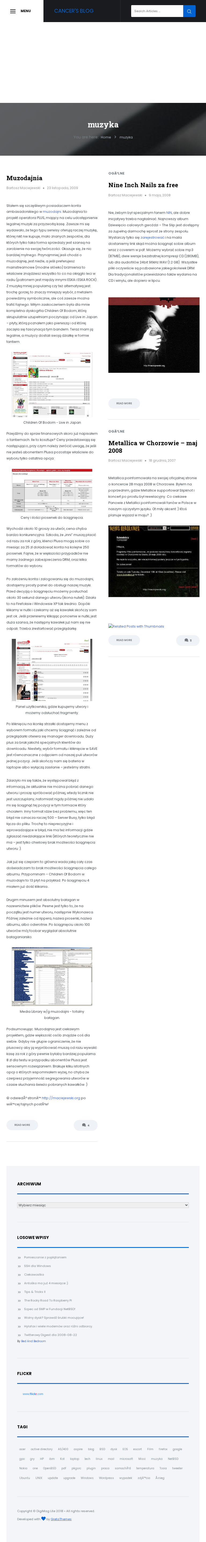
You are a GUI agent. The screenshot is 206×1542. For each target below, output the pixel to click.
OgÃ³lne (116, 173)
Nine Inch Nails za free (143, 185)
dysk (114, 1449)
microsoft (126, 1459)
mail (111, 1459)
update (53, 1478)
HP (42, 1459)
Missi (142, 1459)
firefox (163, 1449)
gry (32, 1459)
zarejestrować (152, 237)
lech (87, 1459)
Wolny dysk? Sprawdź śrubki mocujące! (54, 1317)
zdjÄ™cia (144, 1478)
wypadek (125, 1478)
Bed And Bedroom (33, 1341)
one (35, 1468)
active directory (42, 1449)
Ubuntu (24, 1478)
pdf (63, 1468)
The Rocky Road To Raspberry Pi (48, 1300)
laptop (74, 1459)
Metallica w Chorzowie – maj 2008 (152, 446)
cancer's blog (74, 11)
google (177, 1449)
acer (22, 1449)
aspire (78, 1449)
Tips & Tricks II (35, 1292)
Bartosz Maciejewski (23, 188)
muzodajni (52, 211)
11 (191, 640)
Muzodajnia (24, 178)
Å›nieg (160, 1478)
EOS (125, 1449)
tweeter (177, 1468)
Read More (22, 1125)
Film (150, 1449)
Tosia (163, 1468)
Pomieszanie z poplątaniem (45, 1257)
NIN (169, 212)
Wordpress (106, 1478)
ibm (52, 1459)
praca (105, 1468)
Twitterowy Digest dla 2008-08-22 (50, 1335)
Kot (62, 1459)
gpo (22, 1459)
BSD (102, 1449)
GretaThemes (61, 1519)
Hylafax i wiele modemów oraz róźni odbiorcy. (58, 1326)
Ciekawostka (34, 1274)
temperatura (145, 1468)
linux (99, 1459)
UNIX (38, 1478)
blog (91, 1449)
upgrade (69, 1478)
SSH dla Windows (37, 1266)
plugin (91, 1468)
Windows (87, 1478)
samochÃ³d (123, 1468)
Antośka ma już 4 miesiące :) (46, 1283)
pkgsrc (76, 1468)
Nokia (23, 1468)
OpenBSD (49, 1468)
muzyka (157, 1459)
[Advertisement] (103, 62)
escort (137, 1449)
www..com (33, 1393)
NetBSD (173, 1459)
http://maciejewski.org (61, 1098)
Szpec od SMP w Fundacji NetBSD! (49, 1309)
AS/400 (63, 1449)
